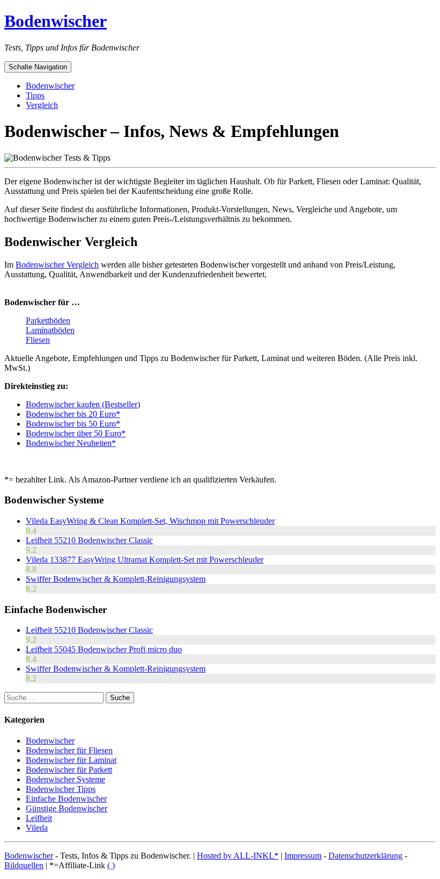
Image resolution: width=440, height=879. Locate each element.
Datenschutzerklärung (365, 855)
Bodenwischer (55, 21)
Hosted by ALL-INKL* (237, 855)
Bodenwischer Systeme (65, 779)
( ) (111, 865)
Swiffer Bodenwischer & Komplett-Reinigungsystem (116, 578)
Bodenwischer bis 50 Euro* (73, 423)
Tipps (35, 95)
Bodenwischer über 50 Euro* (76, 433)
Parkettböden (48, 320)
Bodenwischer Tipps (61, 789)
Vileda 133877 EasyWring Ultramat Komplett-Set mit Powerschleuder (144, 559)
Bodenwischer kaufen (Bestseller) (83, 404)
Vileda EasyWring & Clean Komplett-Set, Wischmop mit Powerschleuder (150, 520)
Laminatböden (50, 330)
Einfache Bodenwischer (66, 798)
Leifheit (39, 818)
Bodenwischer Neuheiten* (71, 443)
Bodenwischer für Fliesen (69, 750)
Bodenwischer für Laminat (71, 760)
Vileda (37, 827)
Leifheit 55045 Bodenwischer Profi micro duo (104, 649)
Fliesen (38, 339)
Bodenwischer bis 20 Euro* (73, 414)
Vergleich (42, 105)
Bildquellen (23, 865)
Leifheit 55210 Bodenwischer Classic (89, 540)
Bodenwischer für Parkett (69, 769)
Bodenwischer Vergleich (57, 264)
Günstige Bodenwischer (66, 808)
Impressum (302, 855)
